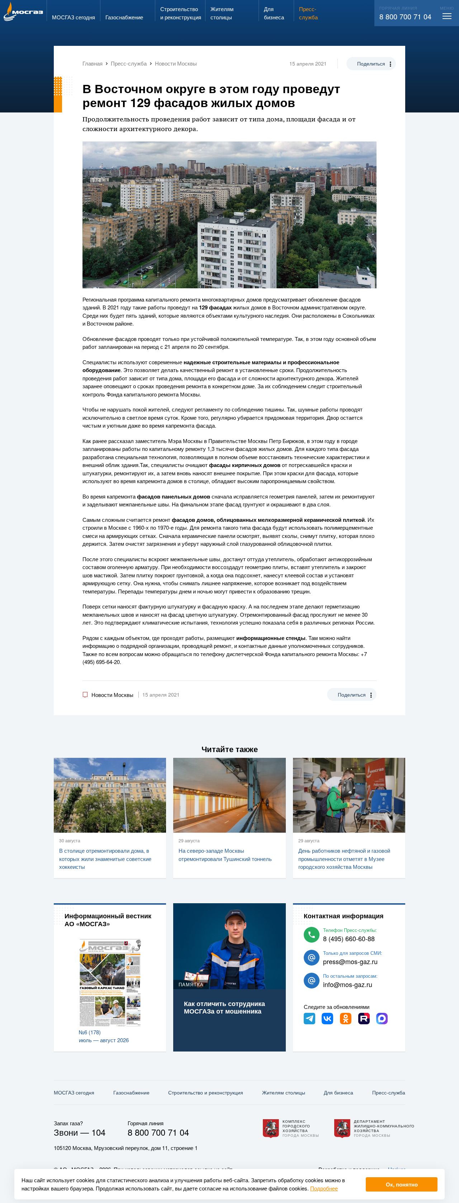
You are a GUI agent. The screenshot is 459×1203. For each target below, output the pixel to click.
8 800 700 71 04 (405, 16)
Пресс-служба (388, 1092)
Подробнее (324, 1188)
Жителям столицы (283, 1092)
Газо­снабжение (131, 1092)
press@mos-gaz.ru (350, 961)
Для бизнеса (338, 1092)
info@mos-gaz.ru (347, 984)
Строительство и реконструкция (205, 1092)
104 (98, 1132)
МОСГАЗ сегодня (74, 1092)
